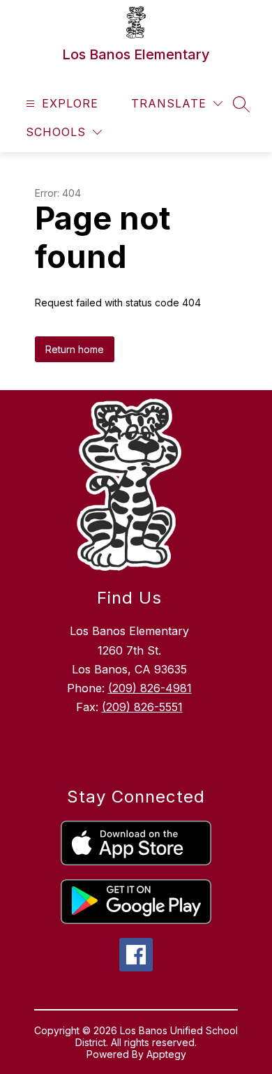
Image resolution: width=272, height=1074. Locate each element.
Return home (74, 349)
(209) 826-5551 (142, 707)
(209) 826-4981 (150, 688)
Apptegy (166, 1054)
